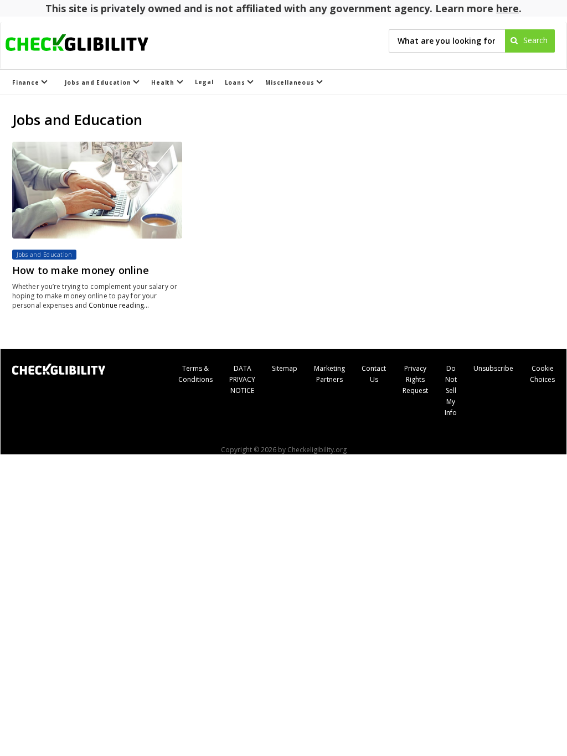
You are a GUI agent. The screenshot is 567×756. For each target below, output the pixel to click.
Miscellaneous (290, 82)
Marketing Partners (329, 374)
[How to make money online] (97, 190)
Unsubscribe (493, 368)
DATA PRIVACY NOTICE (242, 379)
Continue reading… (119, 305)
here (507, 8)
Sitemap (284, 368)
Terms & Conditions (195, 374)
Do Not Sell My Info (451, 390)
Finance (26, 82)
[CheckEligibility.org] (87, 41)
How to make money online (80, 270)
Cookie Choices (542, 374)
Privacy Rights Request (415, 379)
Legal (204, 82)
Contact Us (374, 374)
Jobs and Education (99, 82)
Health (164, 82)
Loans (236, 82)
